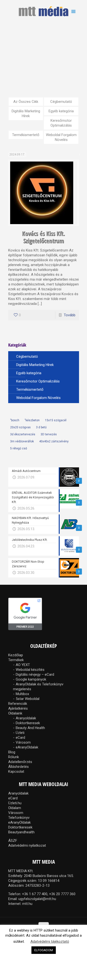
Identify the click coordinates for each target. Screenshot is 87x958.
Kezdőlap (15, 655)
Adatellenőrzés (20, 762)
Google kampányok (31, 679)
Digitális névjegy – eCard (35, 674)
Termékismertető (25, 135)
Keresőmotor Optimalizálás (61, 123)
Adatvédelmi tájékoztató (49, 941)
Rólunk (13, 757)
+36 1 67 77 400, (35, 894)
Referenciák (17, 703)
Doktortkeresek (28, 723)
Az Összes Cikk (25, 101)
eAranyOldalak (27, 747)
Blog (11, 752)
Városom (23, 742)
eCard (20, 737)
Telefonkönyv (18, 817)
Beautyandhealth (21, 832)
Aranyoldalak (26, 718)
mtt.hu (27, 903)
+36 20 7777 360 (62, 894)
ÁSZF (12, 840)
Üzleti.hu (15, 803)
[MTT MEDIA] (43, 11)
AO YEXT (23, 665)
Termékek (16, 660)
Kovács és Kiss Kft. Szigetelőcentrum (43, 237)
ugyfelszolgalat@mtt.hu (37, 899)
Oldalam (14, 808)
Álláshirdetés (18, 766)
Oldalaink (15, 713)
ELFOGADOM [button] (43, 950)
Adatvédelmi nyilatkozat (27, 845)
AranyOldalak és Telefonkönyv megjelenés (38, 686)
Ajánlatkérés (18, 708)
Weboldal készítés (30, 669)
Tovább (69, 315)
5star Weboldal (27, 699)
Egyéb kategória (61, 111)
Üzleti (20, 733)
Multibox (22, 694)
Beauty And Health (30, 728)
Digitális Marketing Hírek (26, 113)
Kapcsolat (16, 771)
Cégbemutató (61, 101)
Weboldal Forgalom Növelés (61, 137)
